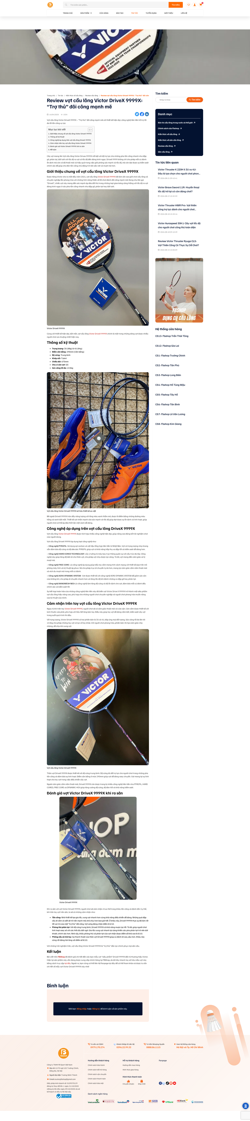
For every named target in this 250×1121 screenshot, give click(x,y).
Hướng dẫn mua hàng (131, 1065)
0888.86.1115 (153, 1047)
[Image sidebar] (179, 290)
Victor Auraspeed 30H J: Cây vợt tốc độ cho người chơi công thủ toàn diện (179, 225)
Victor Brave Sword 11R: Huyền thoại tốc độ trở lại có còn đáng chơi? (178, 189)
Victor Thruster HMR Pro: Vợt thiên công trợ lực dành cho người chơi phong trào (177, 207)
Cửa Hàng (103, 13)
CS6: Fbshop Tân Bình (167, 404)
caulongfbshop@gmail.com (62, 1079)
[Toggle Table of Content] (89, 130)
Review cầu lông (91, 95)
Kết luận (53, 149)
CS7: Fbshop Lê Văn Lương (170, 414)
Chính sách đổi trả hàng (97, 1069)
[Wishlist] (189, 5)
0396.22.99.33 (124, 1047)
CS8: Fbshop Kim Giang (168, 423)
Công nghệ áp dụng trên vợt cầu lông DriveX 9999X (70, 140)
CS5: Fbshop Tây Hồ (166, 394)
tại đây (68, 963)
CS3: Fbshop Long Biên (168, 375)
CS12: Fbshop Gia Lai (167, 345)
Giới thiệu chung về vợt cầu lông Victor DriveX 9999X (71, 133)
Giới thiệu (168, 13)
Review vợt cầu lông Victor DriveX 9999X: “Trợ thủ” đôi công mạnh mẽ (129, 95)
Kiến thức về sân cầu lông (169, 140)
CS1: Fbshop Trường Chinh (170, 355)
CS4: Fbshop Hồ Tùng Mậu (170, 384)
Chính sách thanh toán (97, 1078)
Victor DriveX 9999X (107, 176)
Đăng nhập (82, 1008)
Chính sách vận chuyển (97, 1074)
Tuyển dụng (151, 13)
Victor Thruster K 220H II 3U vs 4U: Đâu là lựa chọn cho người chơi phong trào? (179, 171)
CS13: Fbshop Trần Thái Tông (171, 336)
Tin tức (134, 13)
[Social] (160, 1084)
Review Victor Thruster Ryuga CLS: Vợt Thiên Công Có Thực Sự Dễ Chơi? (178, 243)
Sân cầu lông (164, 151)
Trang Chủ (68, 13)
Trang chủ (51, 95)
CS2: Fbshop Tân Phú (167, 365)
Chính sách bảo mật (96, 1083)
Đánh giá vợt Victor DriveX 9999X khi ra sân (67, 146)
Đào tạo (119, 13)
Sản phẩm (84, 13)
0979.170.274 (97, 1047)
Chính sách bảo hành (96, 1065)
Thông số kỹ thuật (57, 136)
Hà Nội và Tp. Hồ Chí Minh (189, 1047)
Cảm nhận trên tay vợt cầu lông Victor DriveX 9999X (71, 143)
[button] (245, 1106)
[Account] (195, 5)
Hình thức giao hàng (131, 1069)
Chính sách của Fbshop (168, 128)
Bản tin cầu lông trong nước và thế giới (175, 122)
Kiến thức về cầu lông (74, 95)
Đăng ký (96, 1008)
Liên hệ (184, 13)
